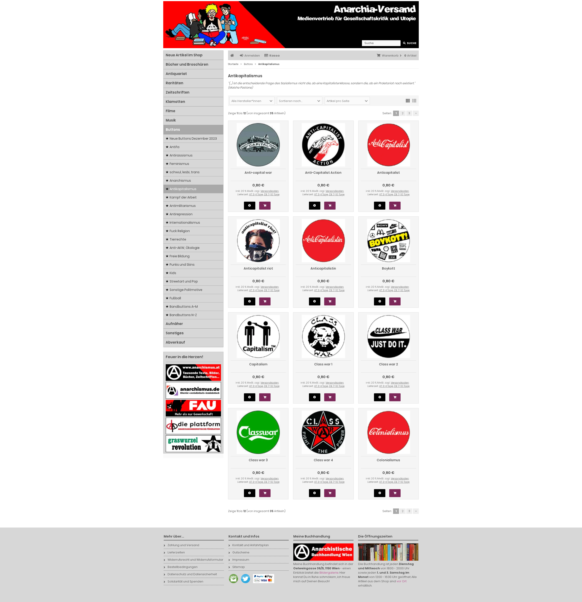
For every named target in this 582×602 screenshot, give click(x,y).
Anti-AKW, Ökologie (185, 247)
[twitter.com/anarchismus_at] (244, 583)
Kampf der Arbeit (183, 197)
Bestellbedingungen (183, 567)
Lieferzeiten (176, 552)
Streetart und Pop (184, 281)
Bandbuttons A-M (184, 306)
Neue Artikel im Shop (184, 55)
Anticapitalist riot (258, 268)
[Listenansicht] (414, 100)
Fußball (175, 298)
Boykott (388, 268)
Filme (170, 111)
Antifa (174, 147)
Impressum (240, 559)
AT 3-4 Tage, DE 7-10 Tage (264, 194)
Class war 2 (388, 364)
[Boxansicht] (408, 100)
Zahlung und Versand (183, 545)
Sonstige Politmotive (186, 289)
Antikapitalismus (183, 189)
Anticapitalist (388, 172)
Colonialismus (388, 460)
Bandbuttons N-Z (183, 315)
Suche (410, 43)
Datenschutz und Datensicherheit (192, 574)
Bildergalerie (329, 572)
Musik (171, 120)
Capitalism (258, 364)
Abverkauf (175, 342)
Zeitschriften (177, 92)
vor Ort (401, 581)
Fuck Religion (180, 231)
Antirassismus (181, 155)
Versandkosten (270, 191)
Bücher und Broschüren (187, 64)
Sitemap (238, 567)
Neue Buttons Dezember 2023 (193, 138)
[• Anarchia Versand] (291, 24)
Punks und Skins (182, 264)
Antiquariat (176, 73)
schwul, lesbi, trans (185, 172)
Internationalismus (185, 222)
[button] (252, 101)
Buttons (173, 129)
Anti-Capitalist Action (323, 172)
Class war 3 (258, 460)
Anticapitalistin (323, 268)
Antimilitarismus (183, 205)
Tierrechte (178, 239)
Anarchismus (180, 180)
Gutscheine (240, 552)
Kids (173, 273)
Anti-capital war (258, 172)
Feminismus (179, 163)
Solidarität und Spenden (185, 581)
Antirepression (181, 214)
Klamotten (175, 101)
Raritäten (174, 83)
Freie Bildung (180, 256)
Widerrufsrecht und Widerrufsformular (195, 559)
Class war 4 (323, 460)
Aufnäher (174, 323)
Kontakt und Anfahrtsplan (250, 545)
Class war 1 (323, 364)
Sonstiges (175, 333)
